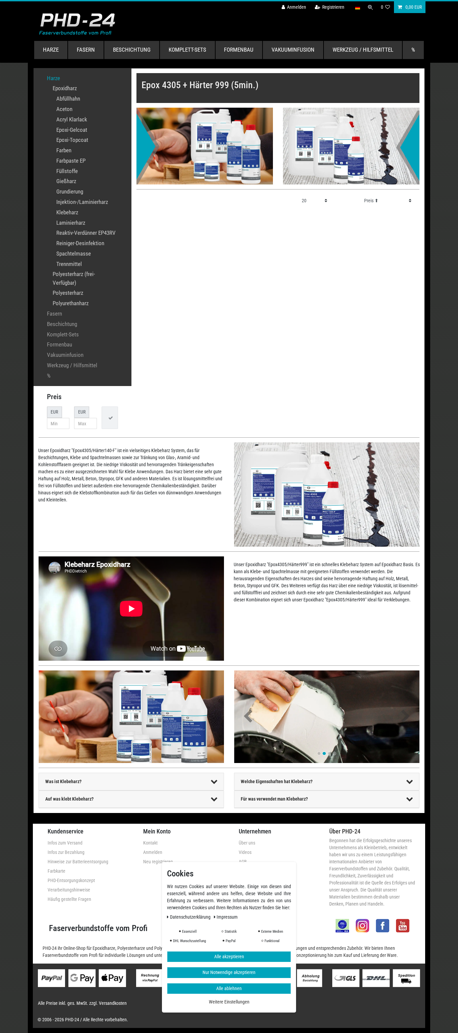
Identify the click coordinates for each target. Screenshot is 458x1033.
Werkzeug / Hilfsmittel (363, 49)
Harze (51, 49)
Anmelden (152, 852)
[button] (248, 716)
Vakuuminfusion (293, 49)
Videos (245, 852)
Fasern (86, 49)
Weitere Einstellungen (229, 1001)
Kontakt (150, 843)
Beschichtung (132, 49)
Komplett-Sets (187, 49)
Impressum (227, 916)
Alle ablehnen (229, 988)
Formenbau (238, 49)
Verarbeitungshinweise (69, 889)
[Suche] (370, 7)
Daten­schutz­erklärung (191, 916)
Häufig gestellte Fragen (69, 899)
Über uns (247, 843)
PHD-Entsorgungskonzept (71, 880)
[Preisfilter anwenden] (110, 417)
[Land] (357, 7)
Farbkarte (56, 871)
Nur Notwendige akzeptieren (229, 972)
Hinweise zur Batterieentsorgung (78, 861)
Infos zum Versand (65, 843)
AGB (243, 861)
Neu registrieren (158, 861)
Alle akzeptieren (229, 956)
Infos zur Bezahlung (66, 852)
